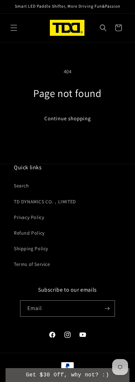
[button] (13, 27)
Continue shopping (67, 118)
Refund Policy (29, 233)
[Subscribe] (107, 308)
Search (21, 185)
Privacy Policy (29, 217)
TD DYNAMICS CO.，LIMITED (45, 201)
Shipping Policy (31, 248)
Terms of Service (32, 264)
